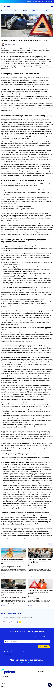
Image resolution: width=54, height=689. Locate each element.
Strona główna (4, 10)
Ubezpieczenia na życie (18, 544)
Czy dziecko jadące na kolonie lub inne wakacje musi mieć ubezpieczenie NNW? (12, 560)
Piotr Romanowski (10, 44)
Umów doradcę (44, 646)
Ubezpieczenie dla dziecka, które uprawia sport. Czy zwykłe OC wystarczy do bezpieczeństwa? (39, 561)
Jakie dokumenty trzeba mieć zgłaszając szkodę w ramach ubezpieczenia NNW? (12, 591)
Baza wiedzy (11, 10)
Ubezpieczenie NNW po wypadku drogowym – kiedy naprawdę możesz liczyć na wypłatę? (40, 592)
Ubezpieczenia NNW (19, 10)
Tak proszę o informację (10, 622)
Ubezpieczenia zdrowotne (37, 544)
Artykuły (3, 686)
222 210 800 (49, 1)
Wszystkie (5, 544)
